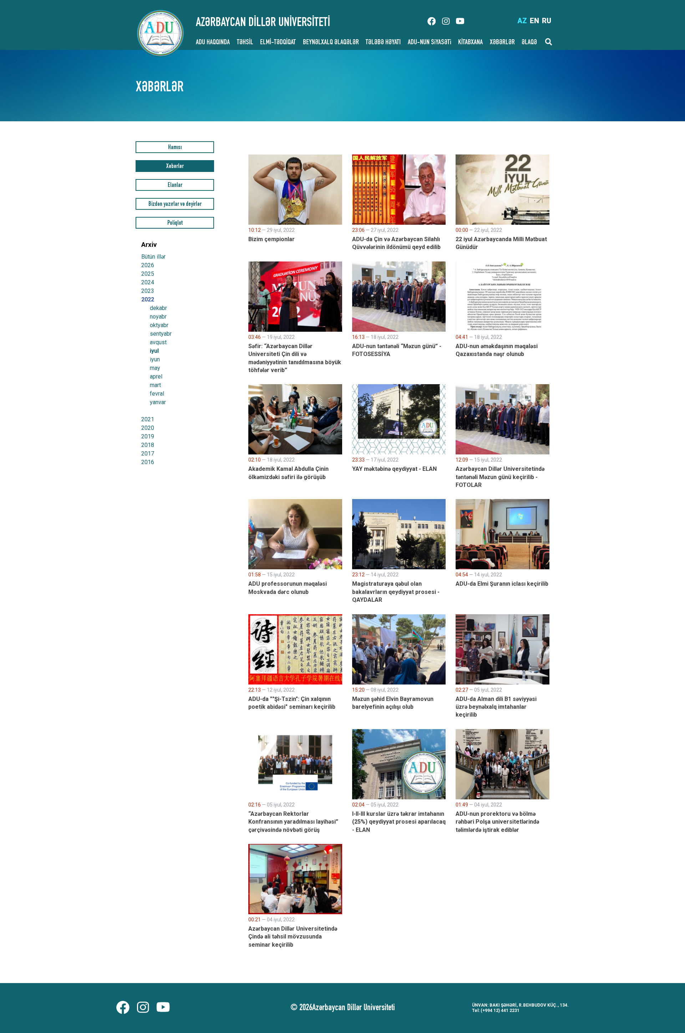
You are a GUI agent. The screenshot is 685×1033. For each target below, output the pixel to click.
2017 (147, 453)
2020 (147, 427)
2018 (147, 445)
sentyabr (161, 334)
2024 (147, 282)
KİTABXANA (470, 42)
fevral (157, 394)
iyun (155, 359)
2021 (147, 419)
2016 (147, 462)
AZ (522, 20)
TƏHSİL (245, 42)
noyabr (158, 317)
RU (546, 20)
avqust (158, 342)
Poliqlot (175, 223)
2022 (147, 299)
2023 (147, 290)
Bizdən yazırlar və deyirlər (175, 205)
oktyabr (159, 325)
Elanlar (175, 186)
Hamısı (175, 148)
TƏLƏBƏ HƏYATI (383, 42)
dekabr (158, 308)
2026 (147, 265)
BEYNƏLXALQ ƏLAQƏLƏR (331, 42)
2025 (147, 273)
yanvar (158, 402)
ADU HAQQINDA (213, 42)
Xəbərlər (175, 167)
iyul (154, 351)
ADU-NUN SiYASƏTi (429, 42)
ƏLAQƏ (529, 42)
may (155, 368)
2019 (147, 436)
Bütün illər (153, 256)
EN (534, 20)
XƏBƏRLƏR (502, 42)
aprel (156, 377)
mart (155, 385)
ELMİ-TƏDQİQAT (278, 42)
